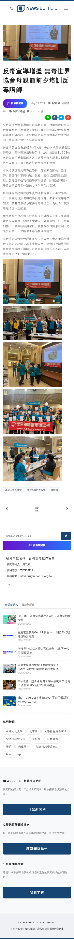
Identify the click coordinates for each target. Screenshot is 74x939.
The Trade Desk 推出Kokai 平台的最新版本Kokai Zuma (43, 699)
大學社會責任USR (55, 731)
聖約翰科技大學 (15, 739)
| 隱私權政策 (43, 929)
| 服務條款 (29, 929)
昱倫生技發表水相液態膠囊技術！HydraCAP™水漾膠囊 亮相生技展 (38, 667)
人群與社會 (36, 111)
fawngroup (13, 754)
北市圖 (33, 731)
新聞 (54, 103)
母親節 (54, 489)
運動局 (36, 739)
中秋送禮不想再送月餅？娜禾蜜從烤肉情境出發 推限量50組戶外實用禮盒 (44, 683)
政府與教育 (19, 111)
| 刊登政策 (17, 929)
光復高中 (23, 746)
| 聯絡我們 (56, 929)
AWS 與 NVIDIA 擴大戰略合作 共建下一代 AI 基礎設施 (43, 650)
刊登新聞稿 (37, 809)
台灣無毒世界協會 (36, 489)
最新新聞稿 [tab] (28, 604)
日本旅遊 (52, 739)
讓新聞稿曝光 (37, 848)
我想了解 (37, 892)
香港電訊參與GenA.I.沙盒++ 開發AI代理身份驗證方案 (44, 634)
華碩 (9, 746)
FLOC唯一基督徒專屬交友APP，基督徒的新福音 (44, 618)
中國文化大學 (14, 731)
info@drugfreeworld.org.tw (36, 576)
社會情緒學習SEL (46, 746)
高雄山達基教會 (13, 489)
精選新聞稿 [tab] (11, 604)
